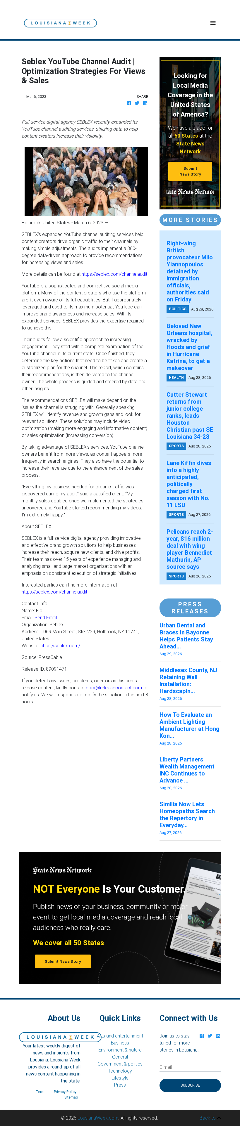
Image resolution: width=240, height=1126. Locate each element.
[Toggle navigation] (213, 23)
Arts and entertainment (120, 1036)
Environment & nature (120, 1050)
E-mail (166, 1067)
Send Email (46, 617)
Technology (120, 1071)
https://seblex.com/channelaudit (114, 274)
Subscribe (190, 1085)
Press (120, 1085)
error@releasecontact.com (114, 687)
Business (120, 1043)
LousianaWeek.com (98, 1118)
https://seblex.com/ (60, 645)
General (120, 1057)
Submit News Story (190, 171)
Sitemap (71, 1097)
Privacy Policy (65, 1091)
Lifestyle (120, 1078)
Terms (41, 1091)
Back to (208, 1118)
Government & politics (120, 1064)
